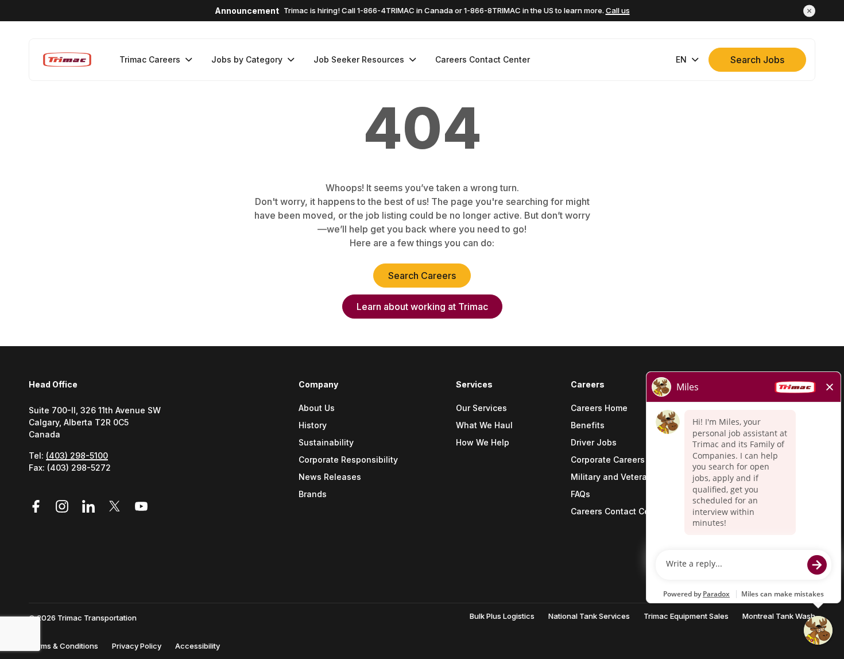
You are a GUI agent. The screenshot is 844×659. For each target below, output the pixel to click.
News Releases (330, 477)
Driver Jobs (594, 443)
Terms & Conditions (63, 645)
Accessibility (197, 645)
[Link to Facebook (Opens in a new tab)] (40, 506)
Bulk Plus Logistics (502, 616)
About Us (317, 408)
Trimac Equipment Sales (686, 616)
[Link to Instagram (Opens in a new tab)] (64, 506)
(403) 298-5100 (77, 455)
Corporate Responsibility (348, 460)
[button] (809, 11)
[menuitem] (156, 59)
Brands (313, 494)
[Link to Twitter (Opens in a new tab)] (116, 506)
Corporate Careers (608, 460)
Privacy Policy (136, 645)
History (313, 425)
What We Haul (484, 425)
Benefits (588, 425)
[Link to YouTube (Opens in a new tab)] (141, 506)
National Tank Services (589, 616)
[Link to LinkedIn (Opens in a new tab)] (90, 506)
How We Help (482, 443)
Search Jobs (757, 59)
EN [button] (681, 59)
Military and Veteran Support (628, 477)
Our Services (481, 408)
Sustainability (326, 443)
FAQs (580, 494)
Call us (618, 10)
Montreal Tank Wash (778, 616)
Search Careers (422, 275)
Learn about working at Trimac (422, 306)
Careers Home (599, 408)
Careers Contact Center (618, 511)
